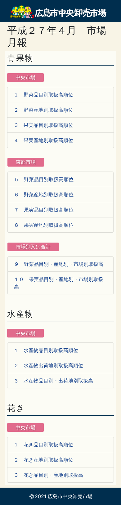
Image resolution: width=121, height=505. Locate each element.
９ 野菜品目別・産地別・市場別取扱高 (58, 264)
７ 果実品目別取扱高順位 (44, 210)
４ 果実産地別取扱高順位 (43, 140)
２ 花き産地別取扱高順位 (43, 460)
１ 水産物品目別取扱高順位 (46, 350)
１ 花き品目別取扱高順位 (43, 444)
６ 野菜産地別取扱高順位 (44, 194)
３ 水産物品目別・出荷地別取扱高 (53, 381)
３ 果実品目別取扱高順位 (43, 125)
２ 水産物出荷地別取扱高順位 (48, 365)
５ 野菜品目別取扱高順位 (44, 179)
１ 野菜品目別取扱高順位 (43, 95)
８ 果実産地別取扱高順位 (44, 225)
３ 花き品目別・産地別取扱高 (48, 475)
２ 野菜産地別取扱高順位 (43, 110)
